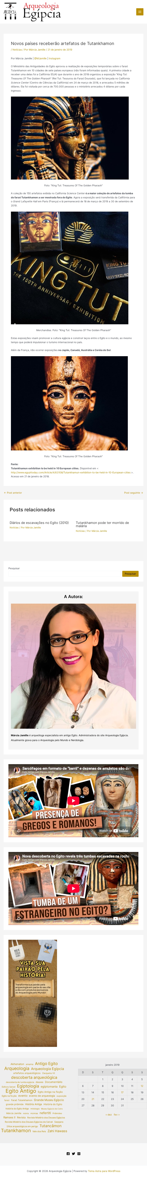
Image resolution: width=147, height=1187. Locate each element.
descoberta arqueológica (34, 1077)
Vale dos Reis (39, 1131)
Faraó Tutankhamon (21, 1100)
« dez (109, 1114)
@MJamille (40, 58)
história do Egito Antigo (17, 1108)
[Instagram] (78, 1153)
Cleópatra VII (48, 1073)
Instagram (54, 58)
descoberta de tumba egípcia (20, 1082)
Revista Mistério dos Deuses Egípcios (46, 1117)
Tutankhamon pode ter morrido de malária (102, 524)
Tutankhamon (16, 1131)
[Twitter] (73, 1153)
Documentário (53, 1082)
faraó (7, 1100)
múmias (34, 1113)
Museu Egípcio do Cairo (52, 1109)
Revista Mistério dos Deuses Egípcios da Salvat (29, 1122)
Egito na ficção (9, 1096)
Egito (62, 1086)
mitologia (34, 1108)
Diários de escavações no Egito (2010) (39, 523)
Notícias (17, 49)
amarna (29, 1064)
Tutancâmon (50, 1126)
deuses (39, 1082)
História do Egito (53, 1104)
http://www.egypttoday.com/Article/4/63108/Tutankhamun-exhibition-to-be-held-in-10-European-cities (71, 472)
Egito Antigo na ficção (50, 1091)
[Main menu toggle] (140, 12)
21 (93, 1099)
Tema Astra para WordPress (104, 1171)
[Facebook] (68, 1153)
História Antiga (33, 1104)
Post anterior (13, 493)
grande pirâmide (14, 1104)
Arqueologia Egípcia (47, 1069)
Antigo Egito (46, 1064)
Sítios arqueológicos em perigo (22, 1126)
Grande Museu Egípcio (49, 1100)
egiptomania (49, 1086)
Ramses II (9, 1117)
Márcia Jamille (13, 1113)
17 (122, 1092)
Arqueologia (16, 1068)
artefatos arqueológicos (27, 1073)
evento (22, 1095)
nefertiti (45, 1113)
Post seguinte (133, 493)
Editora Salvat (8, 1087)
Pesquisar (14, 568)
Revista (21, 1117)
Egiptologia (28, 1086)
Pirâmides (57, 1113)
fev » (117, 1114)
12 (142, 1086)
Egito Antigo (21, 1091)
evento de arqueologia (42, 1095)
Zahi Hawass (57, 1131)
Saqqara (58, 1122)
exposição (62, 1096)
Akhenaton (17, 1064)
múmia (26, 1113)
